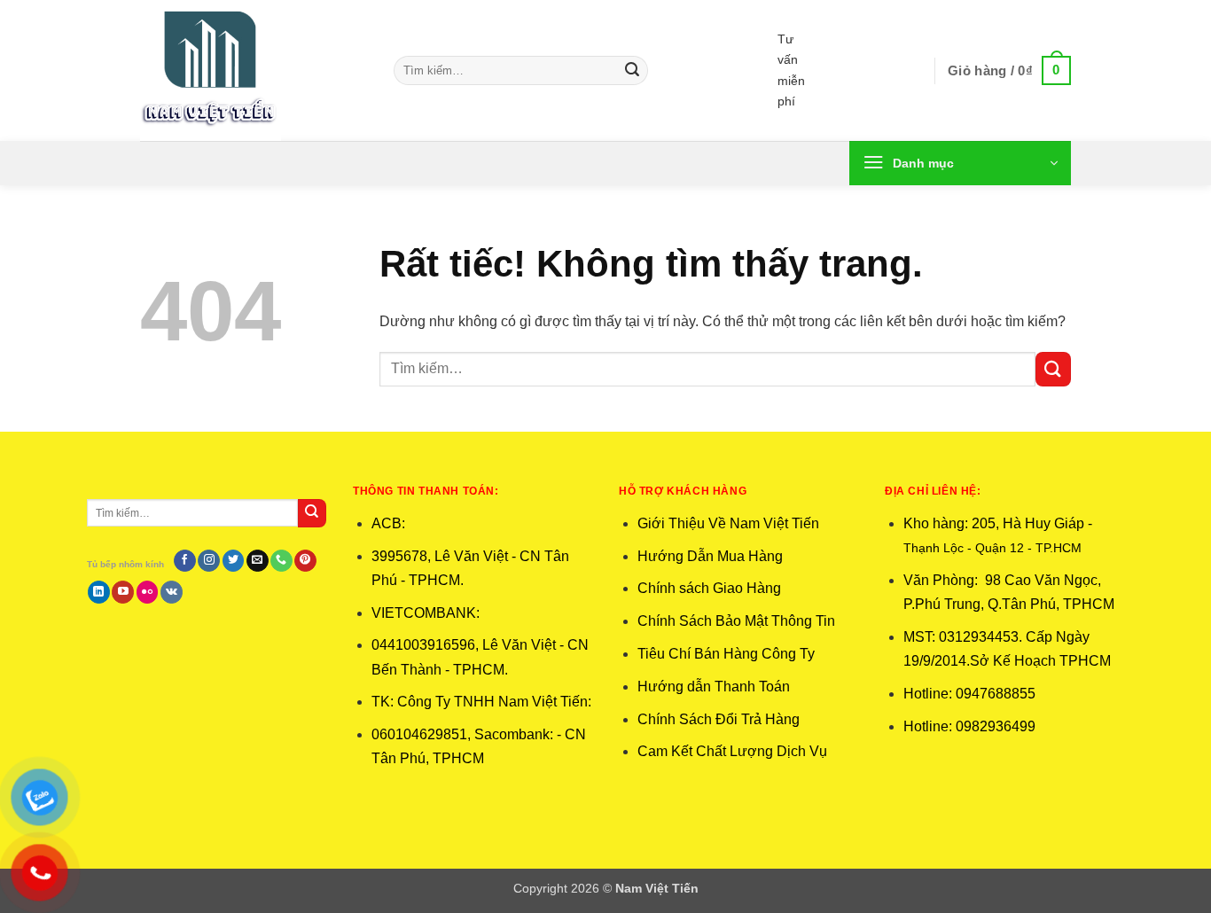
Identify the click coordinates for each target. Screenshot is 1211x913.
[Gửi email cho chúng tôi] (257, 561)
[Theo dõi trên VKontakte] (171, 592)
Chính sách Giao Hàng (709, 588)
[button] (1009, 70)
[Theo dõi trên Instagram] (209, 561)
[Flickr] (148, 592)
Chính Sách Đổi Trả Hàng (718, 719)
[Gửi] (632, 71)
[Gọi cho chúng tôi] (281, 561)
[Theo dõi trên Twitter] (234, 561)
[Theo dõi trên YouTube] (123, 592)
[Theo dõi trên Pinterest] (305, 561)
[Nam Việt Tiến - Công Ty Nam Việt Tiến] (253, 70)
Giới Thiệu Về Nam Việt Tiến (728, 523)
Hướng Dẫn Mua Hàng (710, 556)
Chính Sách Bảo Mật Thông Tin (736, 620)
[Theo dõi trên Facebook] (185, 561)
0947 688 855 (870, 39)
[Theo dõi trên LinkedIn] (99, 592)
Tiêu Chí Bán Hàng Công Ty (726, 653)
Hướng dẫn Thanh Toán (715, 686)
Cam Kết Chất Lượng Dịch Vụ (732, 751)
